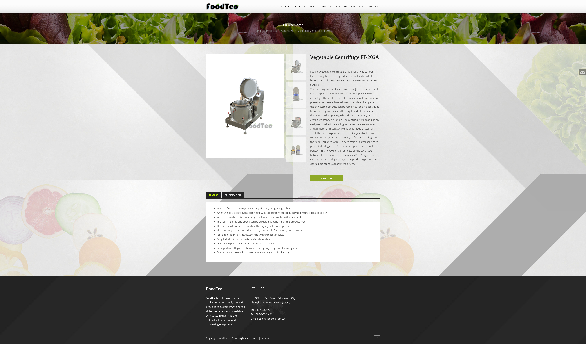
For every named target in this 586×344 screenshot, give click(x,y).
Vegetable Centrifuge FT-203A (315, 30)
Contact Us (357, 6)
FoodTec (222, 338)
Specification (233, 195)
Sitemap (265, 338)
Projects (326, 6)
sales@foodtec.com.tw (272, 318)
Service (313, 6)
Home (258, 30)
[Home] (223, 6)
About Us (286, 6)
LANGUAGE (373, 6)
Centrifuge (287, 30)
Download (341, 6)
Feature (213, 195)
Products (300, 6)
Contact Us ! (326, 178)
